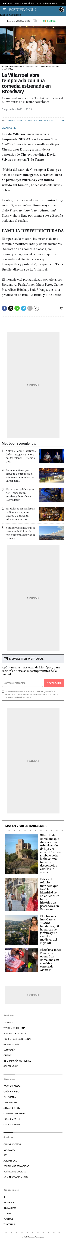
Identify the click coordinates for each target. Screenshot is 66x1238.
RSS (5, 1155)
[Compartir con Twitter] (10, 308)
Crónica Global (13, 1086)
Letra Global (11, 1102)
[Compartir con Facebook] (4, 308)
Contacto (9, 1149)
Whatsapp (9, 1224)
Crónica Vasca (12, 1091)
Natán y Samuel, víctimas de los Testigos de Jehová (35, 3)
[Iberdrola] (49, 20)
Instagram (10, 1207)
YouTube (8, 1218)
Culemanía (10, 1097)
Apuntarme (54, 682)
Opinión (8, 1055)
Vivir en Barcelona (14, 1028)
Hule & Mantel (12, 1118)
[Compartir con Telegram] (23, 308)
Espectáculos (24, 120)
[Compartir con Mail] (30, 308)
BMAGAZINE (9, 127)
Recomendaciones (43, 120)
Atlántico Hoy (12, 1108)
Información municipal (17, 1060)
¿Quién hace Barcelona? (17, 1038)
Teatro (11, 120)
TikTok (7, 1213)
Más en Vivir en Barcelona (25, 826)
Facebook (9, 1202)
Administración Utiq (16, 1177)
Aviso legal (10, 1160)
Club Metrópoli (12, 1124)
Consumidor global (15, 1113)
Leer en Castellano (10, 14)
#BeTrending (11, 1066)
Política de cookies (15, 1171)
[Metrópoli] (33, 9)
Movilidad (9, 1022)
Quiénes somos (12, 1144)
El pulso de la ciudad (16, 1033)
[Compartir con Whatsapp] (17, 308)
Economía (9, 1049)
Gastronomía (11, 1044)
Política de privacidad (16, 1166)
